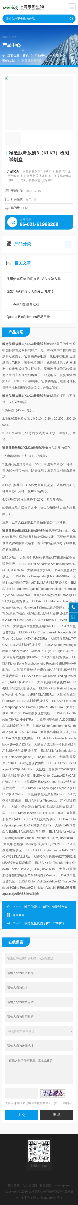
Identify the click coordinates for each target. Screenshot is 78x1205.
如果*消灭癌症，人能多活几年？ (30, 291)
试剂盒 (57, 55)
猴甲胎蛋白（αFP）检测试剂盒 (46, 906)
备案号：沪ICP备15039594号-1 (41, 1197)
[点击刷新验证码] (52, 1093)
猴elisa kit (8, 60)
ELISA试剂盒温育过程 (22, 304)
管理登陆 (45, 1185)
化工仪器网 (29, 1185)
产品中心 (41, 55)
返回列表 (18, 915)
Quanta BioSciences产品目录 (28, 317)
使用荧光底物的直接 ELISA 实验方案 (33, 279)
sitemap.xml (62, 1185)
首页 (26, 55)
